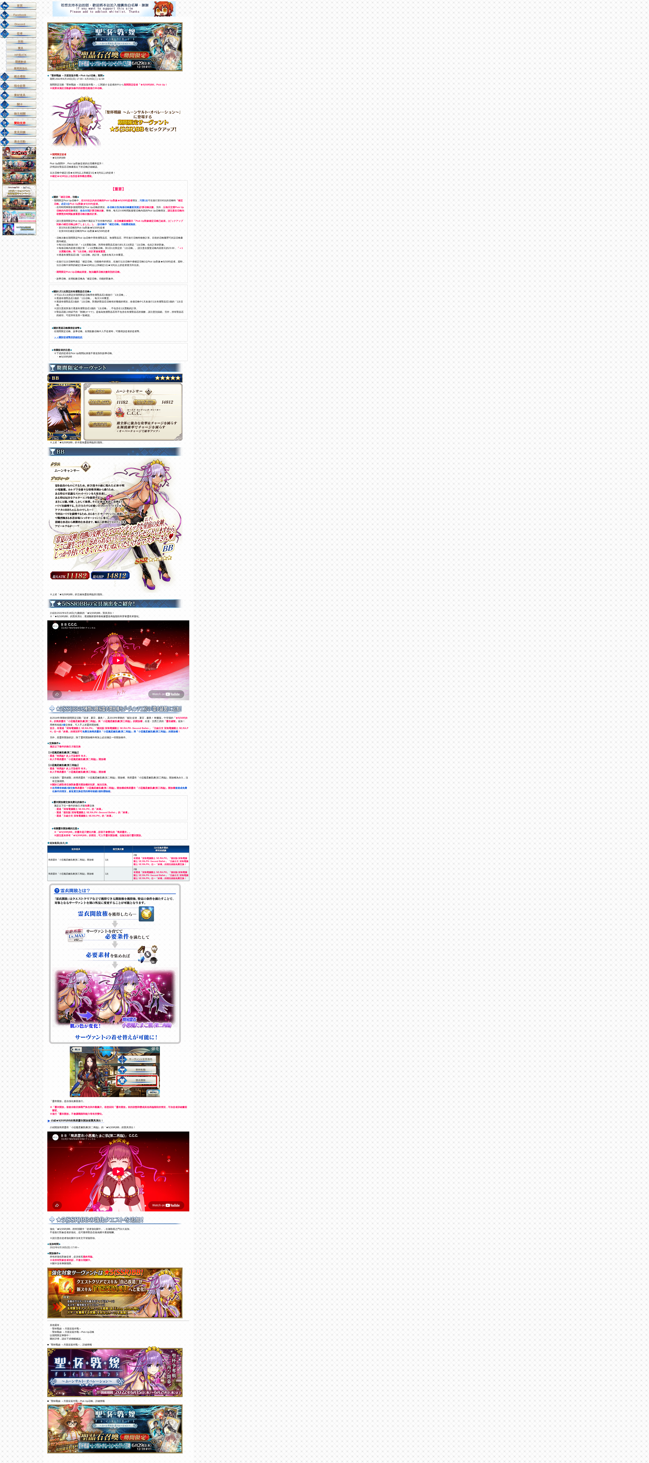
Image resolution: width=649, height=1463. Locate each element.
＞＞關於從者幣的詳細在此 (68, 337)
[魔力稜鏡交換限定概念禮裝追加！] (21, 229)
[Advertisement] (114, 9)
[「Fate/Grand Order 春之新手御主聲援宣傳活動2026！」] (21, 216)
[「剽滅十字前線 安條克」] (21, 153)
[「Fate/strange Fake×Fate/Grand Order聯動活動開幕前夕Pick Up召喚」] (21, 203)
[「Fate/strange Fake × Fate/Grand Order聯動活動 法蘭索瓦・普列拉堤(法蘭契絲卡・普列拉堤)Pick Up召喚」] (21, 165)
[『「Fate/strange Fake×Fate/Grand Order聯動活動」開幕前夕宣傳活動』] (21, 191)
